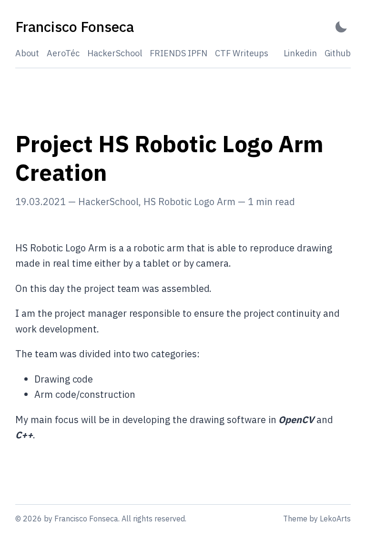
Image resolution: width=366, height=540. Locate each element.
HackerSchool (114, 53)
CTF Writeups (241, 53)
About (27, 53)
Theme (295, 518)
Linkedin (300, 53)
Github (338, 53)
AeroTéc (63, 53)
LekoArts (335, 518)
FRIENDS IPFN (178, 53)
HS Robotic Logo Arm (189, 201)
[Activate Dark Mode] (341, 27)
